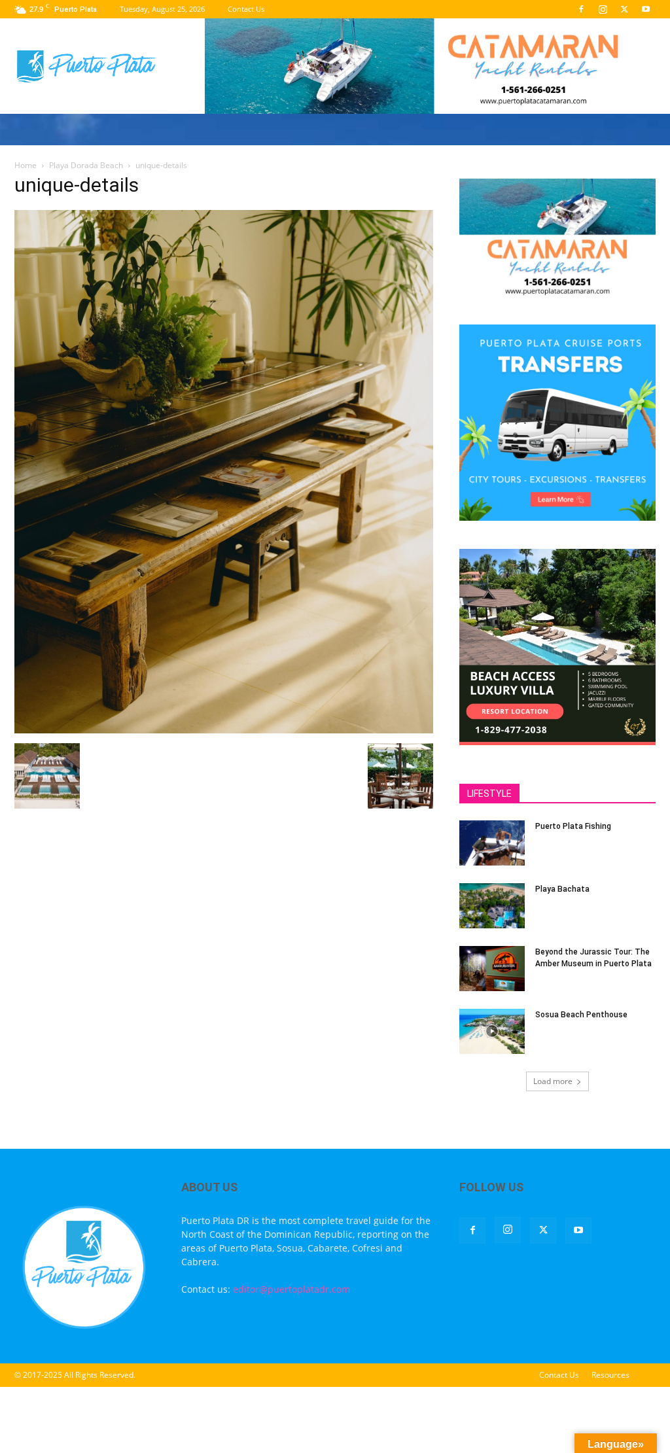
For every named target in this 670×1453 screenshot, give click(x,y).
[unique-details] (223, 729)
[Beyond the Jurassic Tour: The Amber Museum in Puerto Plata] (492, 968)
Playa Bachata (562, 889)
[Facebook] (581, 9)
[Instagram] (602, 9)
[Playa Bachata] (492, 905)
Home (25, 165)
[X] (624, 9)
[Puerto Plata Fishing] (492, 843)
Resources (610, 1374)
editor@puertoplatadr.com (291, 1289)
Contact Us (246, 9)
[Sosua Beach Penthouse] (492, 1031)
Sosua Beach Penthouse (581, 1014)
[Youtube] (646, 9)
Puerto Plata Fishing (573, 826)
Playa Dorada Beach (86, 165)
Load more (553, 1081)
